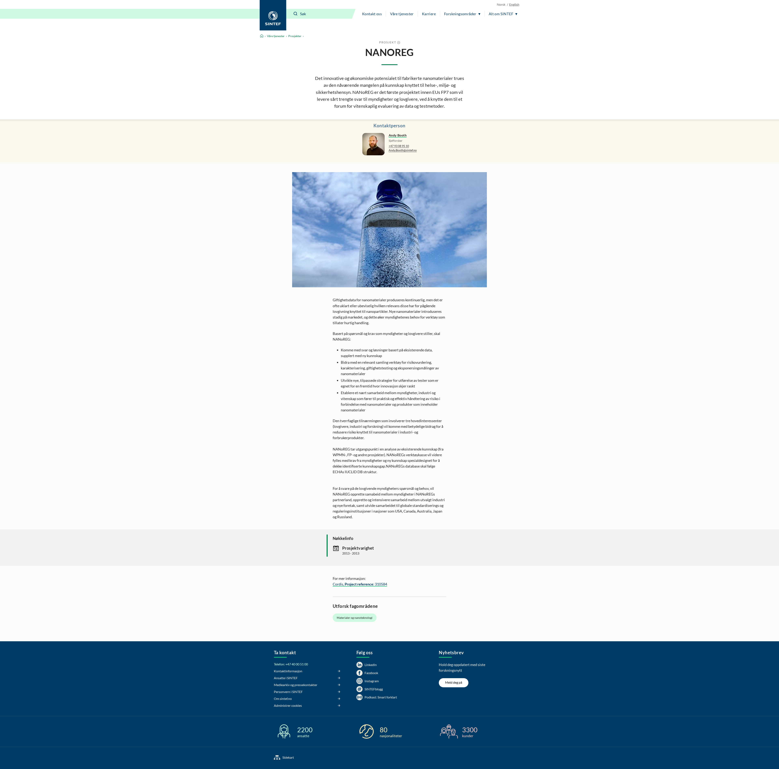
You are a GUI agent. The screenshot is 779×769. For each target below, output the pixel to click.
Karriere (429, 14)
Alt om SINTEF (501, 14)
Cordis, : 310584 (360, 584)
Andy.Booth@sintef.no (403, 150)
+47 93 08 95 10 (399, 146)
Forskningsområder (460, 14)
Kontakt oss (372, 14)
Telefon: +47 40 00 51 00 (291, 664)
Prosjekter (294, 36)
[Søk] (295, 14)
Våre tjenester (402, 14)
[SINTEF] (273, 15)
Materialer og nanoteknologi (354, 617)
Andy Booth (398, 135)
